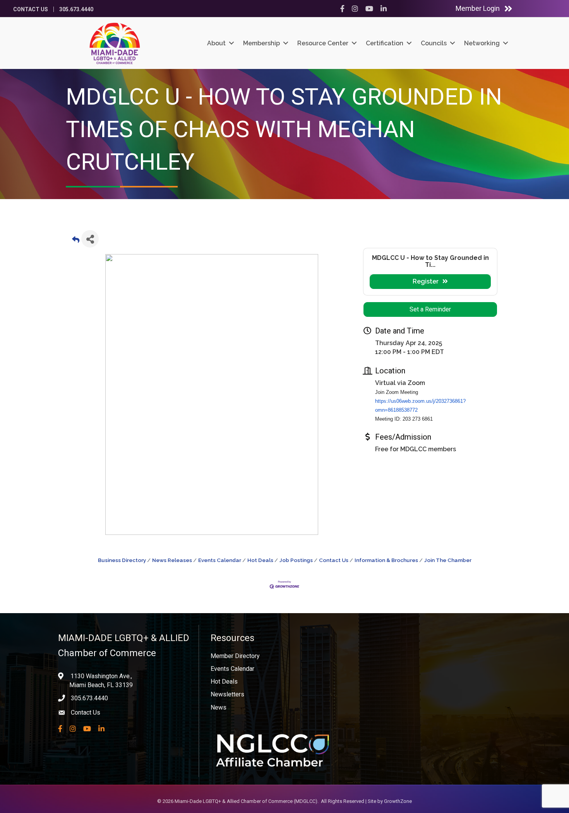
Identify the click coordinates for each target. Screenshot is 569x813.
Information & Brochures (386, 560)
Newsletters (227, 694)
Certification (384, 43)
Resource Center (322, 43)
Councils (434, 43)
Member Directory (235, 656)
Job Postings (296, 560)
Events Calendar (219, 560)
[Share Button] (90, 239)
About (216, 43)
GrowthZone (398, 801)
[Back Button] (75, 241)
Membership (261, 43)
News (218, 707)
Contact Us (30, 9)
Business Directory (122, 560)
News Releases (172, 560)
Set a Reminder (430, 309)
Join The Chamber (447, 560)
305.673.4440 (76, 9)
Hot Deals (260, 560)
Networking (482, 43)
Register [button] (426, 281)
